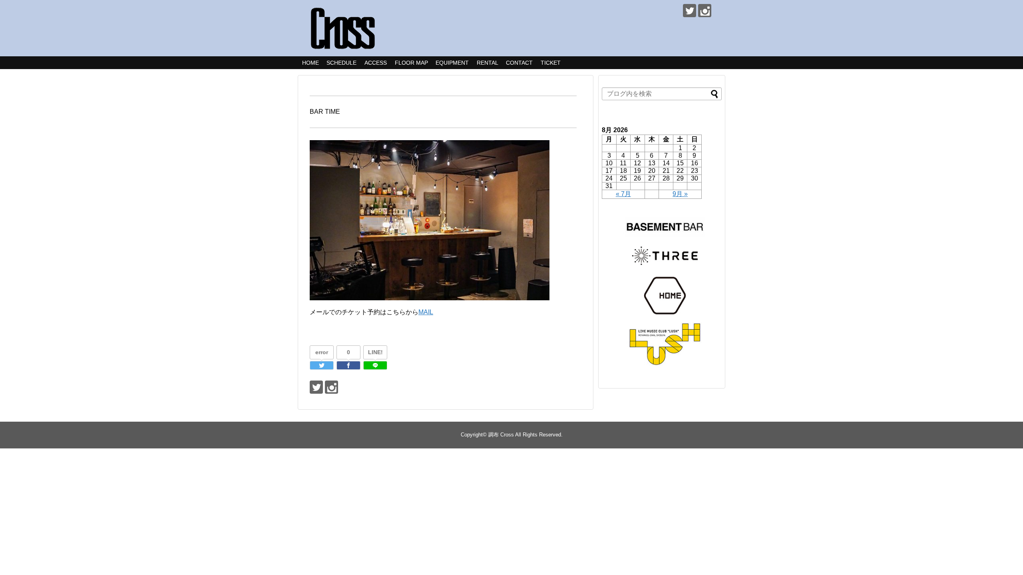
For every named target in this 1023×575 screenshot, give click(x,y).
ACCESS (375, 62)
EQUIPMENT (452, 62)
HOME (310, 62)
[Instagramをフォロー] (704, 10)
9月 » (680, 193)
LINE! (375, 352)
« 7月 (623, 193)
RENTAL (487, 62)
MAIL (425, 312)
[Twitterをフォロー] (689, 10)
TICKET (551, 62)
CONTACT (519, 62)
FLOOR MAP (411, 62)
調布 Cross (501, 435)
